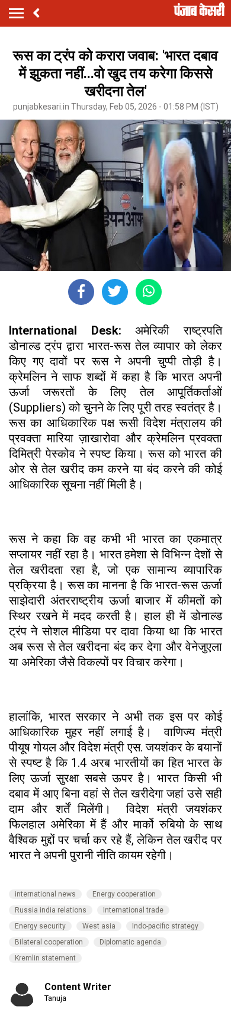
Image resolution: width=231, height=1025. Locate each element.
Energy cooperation (124, 894)
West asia (99, 926)
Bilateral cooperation (49, 942)
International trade (133, 910)
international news (45, 894)
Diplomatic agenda (130, 942)
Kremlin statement (45, 958)
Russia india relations (50, 910)
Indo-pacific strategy (165, 926)
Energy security (40, 926)
